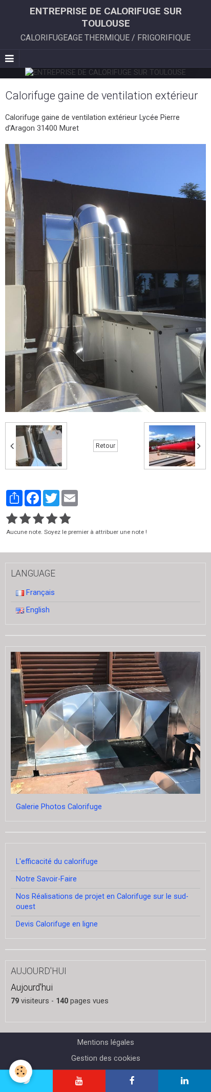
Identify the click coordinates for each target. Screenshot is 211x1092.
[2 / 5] (25, 519)
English (37, 610)
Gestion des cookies (105, 1058)
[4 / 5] (51, 519)
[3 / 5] (38, 519)
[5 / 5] (65, 519)
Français (39, 592)
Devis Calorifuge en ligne (57, 924)
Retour (105, 445)
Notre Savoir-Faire (46, 879)
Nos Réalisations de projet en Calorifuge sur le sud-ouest (102, 902)
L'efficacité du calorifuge (57, 861)
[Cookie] (20, 1071)
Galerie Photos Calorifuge (59, 806)
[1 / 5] (11, 519)
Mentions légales (105, 1042)
